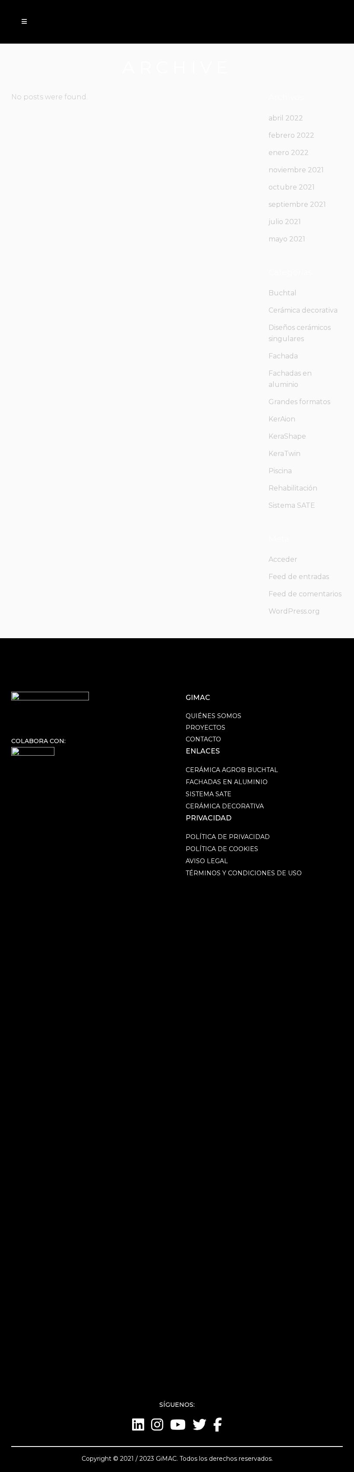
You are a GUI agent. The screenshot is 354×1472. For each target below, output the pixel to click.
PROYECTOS (205, 727)
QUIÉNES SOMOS (213, 716)
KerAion (282, 419)
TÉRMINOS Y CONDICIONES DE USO (244, 873)
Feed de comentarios (305, 594)
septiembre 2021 (297, 204)
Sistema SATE (292, 505)
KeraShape (287, 436)
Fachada (283, 356)
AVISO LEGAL (207, 861)
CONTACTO (203, 739)
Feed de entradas (299, 577)
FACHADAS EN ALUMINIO (227, 782)
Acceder (283, 559)
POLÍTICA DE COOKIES (222, 849)
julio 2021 (285, 222)
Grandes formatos (299, 402)
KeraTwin (284, 454)
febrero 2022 (291, 135)
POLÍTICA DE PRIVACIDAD (228, 837)
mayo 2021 (287, 239)
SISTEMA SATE (208, 794)
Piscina (280, 471)
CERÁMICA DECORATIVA (225, 806)
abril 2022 (286, 118)
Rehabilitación (293, 488)
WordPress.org (294, 611)
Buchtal (283, 293)
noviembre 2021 (296, 170)
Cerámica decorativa (303, 310)
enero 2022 (289, 153)
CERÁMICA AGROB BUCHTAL (232, 770)
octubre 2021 (292, 187)
